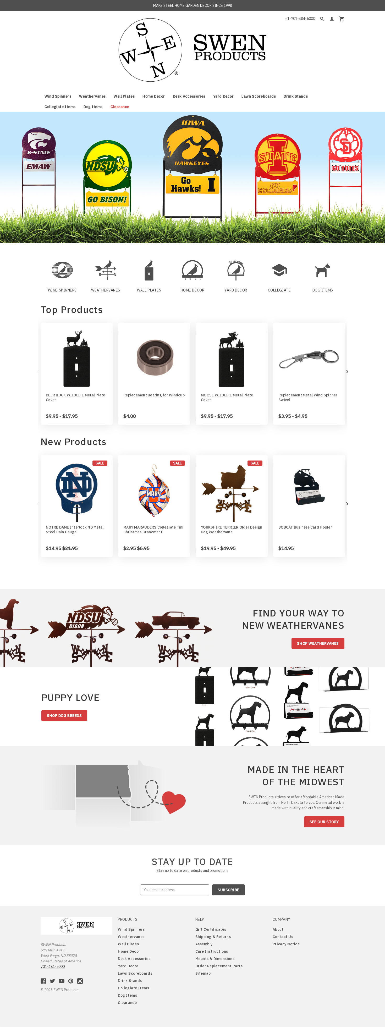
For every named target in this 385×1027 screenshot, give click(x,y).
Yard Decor (223, 96)
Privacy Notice (286, 944)
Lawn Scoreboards (258, 96)
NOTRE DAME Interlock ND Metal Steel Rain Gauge (74, 529)
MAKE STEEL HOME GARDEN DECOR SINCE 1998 (192, 5)
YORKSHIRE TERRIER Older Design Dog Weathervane (231, 529)
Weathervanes (92, 96)
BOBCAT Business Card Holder (305, 527)
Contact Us (283, 936)
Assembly (204, 944)
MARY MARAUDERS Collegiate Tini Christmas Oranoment (153, 529)
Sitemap (203, 973)
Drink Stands (296, 96)
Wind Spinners (58, 96)
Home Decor (153, 96)
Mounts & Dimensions (215, 958)
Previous (38, 371)
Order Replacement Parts (219, 966)
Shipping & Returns (213, 936)
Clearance (120, 106)
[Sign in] (331, 18)
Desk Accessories (189, 96)
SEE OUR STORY (324, 822)
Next (347, 371)
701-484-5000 (53, 966)
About (278, 929)
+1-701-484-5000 (300, 18)
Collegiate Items (60, 106)
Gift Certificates (211, 929)
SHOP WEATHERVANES (318, 643)
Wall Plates (124, 96)
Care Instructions (211, 951)
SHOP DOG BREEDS (64, 715)
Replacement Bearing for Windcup (154, 395)
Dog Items (93, 106)
